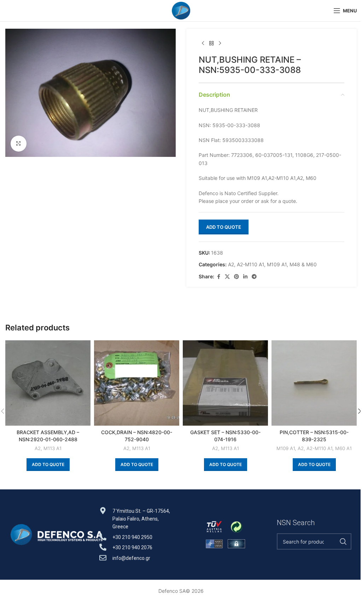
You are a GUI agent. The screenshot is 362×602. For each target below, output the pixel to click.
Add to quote (223, 227)
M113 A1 (52, 448)
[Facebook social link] (218, 277)
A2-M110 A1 (250, 264)
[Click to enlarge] (19, 144)
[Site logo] (181, 10)
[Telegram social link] (254, 277)
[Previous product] (203, 43)
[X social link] (227, 277)
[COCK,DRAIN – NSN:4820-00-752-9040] (136, 383)
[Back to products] (211, 43)
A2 (231, 264)
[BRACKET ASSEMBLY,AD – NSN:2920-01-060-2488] (47, 383)
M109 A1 (277, 264)
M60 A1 (343, 448)
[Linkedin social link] (245, 277)
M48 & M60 (303, 264)
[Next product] (220, 43)
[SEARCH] (343, 541)
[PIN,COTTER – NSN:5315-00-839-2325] (314, 383)
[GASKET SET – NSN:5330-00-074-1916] (225, 383)
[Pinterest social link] (236, 277)
